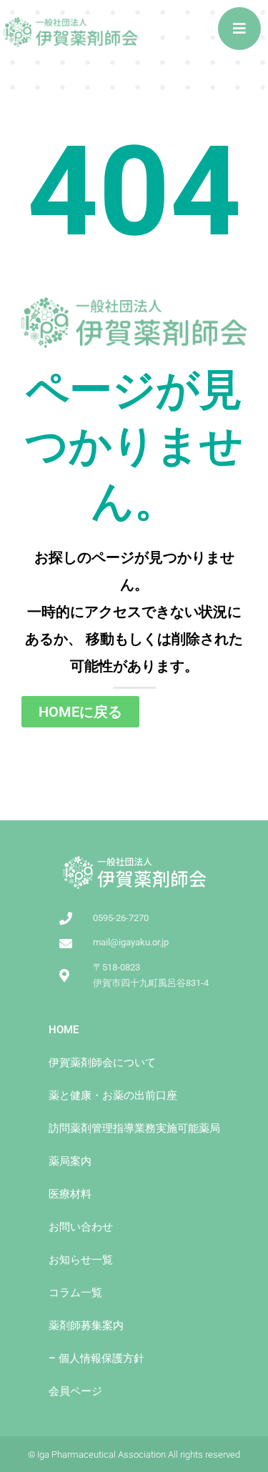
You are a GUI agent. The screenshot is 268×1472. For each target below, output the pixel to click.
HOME (64, 1029)
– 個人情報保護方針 (96, 1358)
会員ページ (75, 1391)
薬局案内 (70, 1161)
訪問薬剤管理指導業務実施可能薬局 (134, 1128)
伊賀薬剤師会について (102, 1062)
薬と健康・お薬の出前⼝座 (113, 1095)
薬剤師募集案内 (86, 1325)
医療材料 (70, 1194)
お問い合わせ (81, 1226)
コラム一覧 (75, 1292)
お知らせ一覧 (81, 1259)
